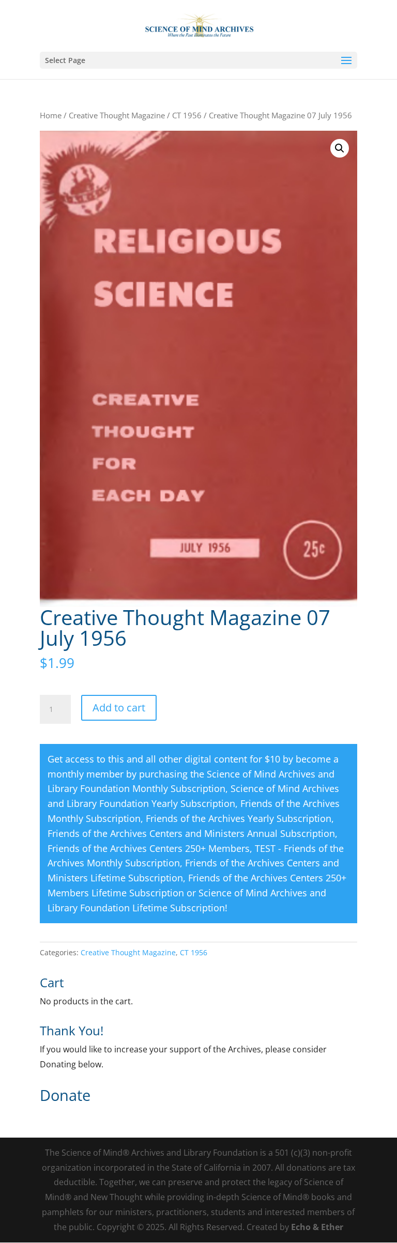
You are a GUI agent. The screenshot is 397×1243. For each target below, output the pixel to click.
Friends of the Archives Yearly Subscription (238, 818)
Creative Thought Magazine (117, 115)
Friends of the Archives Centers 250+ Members (149, 848)
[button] (339, 148)
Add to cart (119, 707)
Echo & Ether (317, 1227)
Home (51, 115)
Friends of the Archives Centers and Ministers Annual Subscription (191, 833)
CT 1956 (187, 115)
